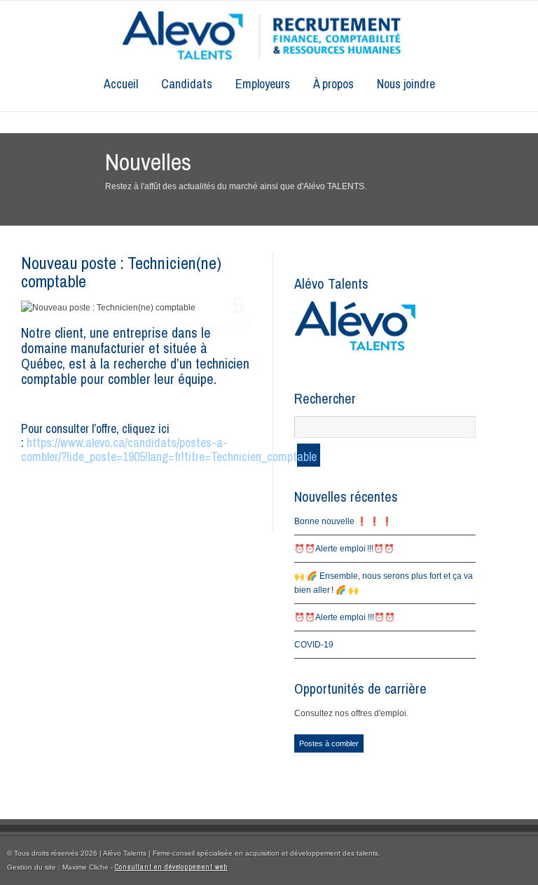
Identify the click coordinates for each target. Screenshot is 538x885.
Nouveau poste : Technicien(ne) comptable (121, 272)
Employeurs (262, 83)
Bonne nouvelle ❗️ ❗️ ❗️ (343, 521)
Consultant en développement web (171, 867)
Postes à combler (329, 743)
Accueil (121, 83)
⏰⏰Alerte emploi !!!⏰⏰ (344, 549)
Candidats (186, 83)
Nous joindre (406, 83)
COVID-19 (313, 645)
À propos (333, 83)
